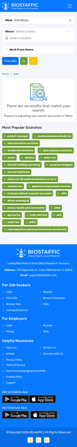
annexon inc (14, 186)
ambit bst (13, 222)
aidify (32, 222)
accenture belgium (61, 164)
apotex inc (13, 215)
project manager (17, 136)
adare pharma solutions (57, 150)
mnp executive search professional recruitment (37, 229)
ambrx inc (50, 157)
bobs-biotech (38, 215)
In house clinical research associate (29, 193)
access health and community (26, 207)
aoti (59, 215)
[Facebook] (30, 440)
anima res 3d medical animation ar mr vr (32, 179)
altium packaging (18, 200)
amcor (11, 157)
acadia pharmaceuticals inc (54, 136)
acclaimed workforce (20, 150)
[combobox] (40, 20)
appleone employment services (51, 186)
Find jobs (10, 61)
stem (57, 207)
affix (64, 193)
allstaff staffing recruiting (23, 164)
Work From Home (21, 49)
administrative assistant (22, 143)
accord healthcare (18, 171)
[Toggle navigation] (70, 5)
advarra (29, 157)
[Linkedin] (46, 440)
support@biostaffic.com (43, 275)
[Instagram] (38, 440)
